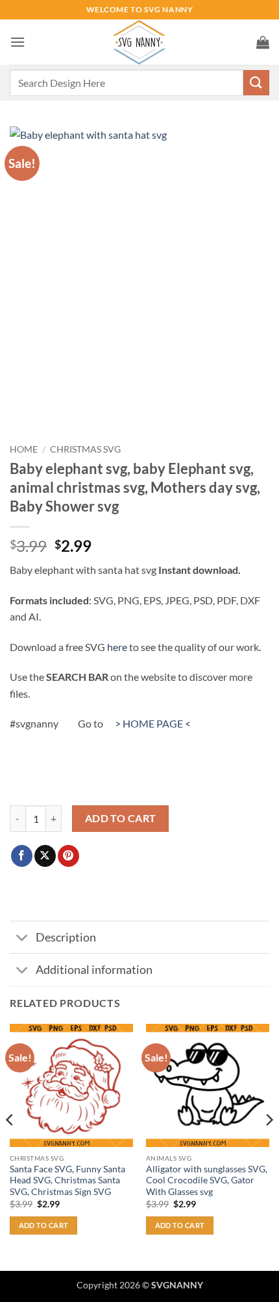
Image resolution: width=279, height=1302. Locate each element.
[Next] (268, 1146)
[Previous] (10, 1146)
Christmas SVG (85, 449)
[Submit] (256, 82)
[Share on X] (45, 856)
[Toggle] (22, 939)
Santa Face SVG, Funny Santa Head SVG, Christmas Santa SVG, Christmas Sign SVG (67, 1180)
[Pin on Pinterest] (68, 856)
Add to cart (120, 818)
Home (24, 449)
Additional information (94, 969)
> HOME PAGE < (153, 723)
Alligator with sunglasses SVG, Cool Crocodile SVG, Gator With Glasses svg (206, 1180)
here (117, 647)
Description (66, 937)
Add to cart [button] (44, 1225)
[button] (17, 42)
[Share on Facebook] (21, 856)
